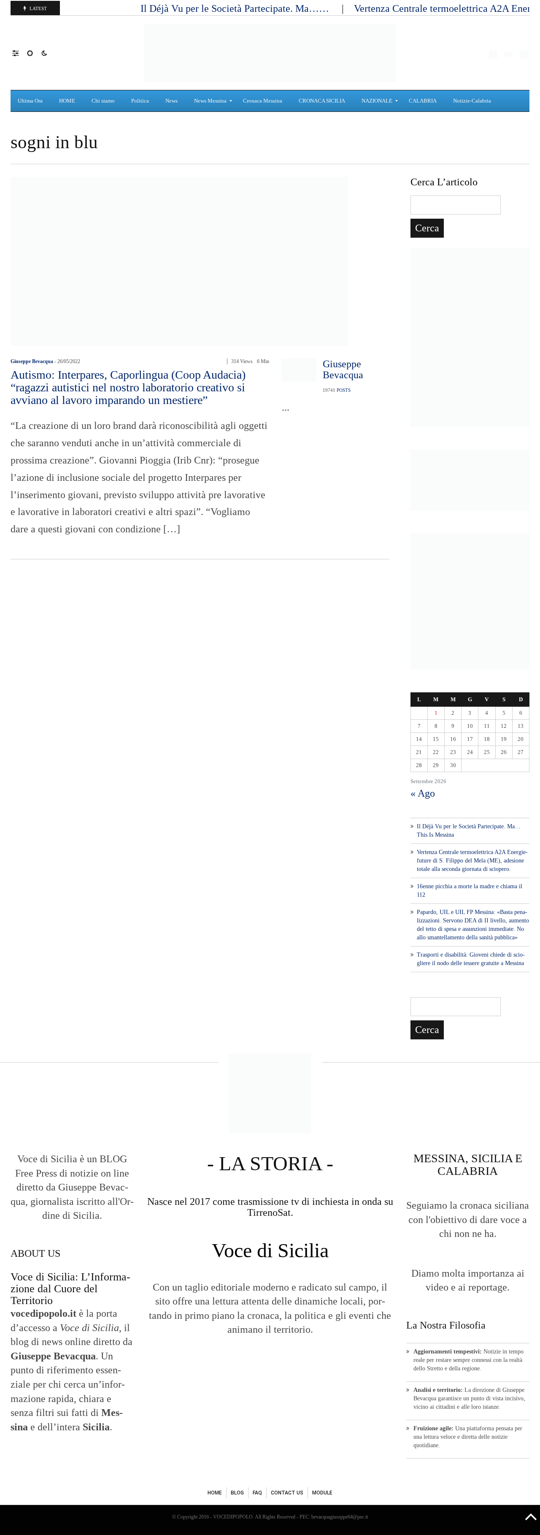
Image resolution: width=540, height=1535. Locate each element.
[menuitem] (31, 100)
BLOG (237, 1493)
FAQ (257, 1493)
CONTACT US (287, 1493)
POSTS (344, 390)
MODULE (322, 1493)
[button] (19, 53)
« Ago (422, 793)
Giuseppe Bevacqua (32, 361)
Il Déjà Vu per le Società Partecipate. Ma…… (236, 8)
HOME (215, 1493)
